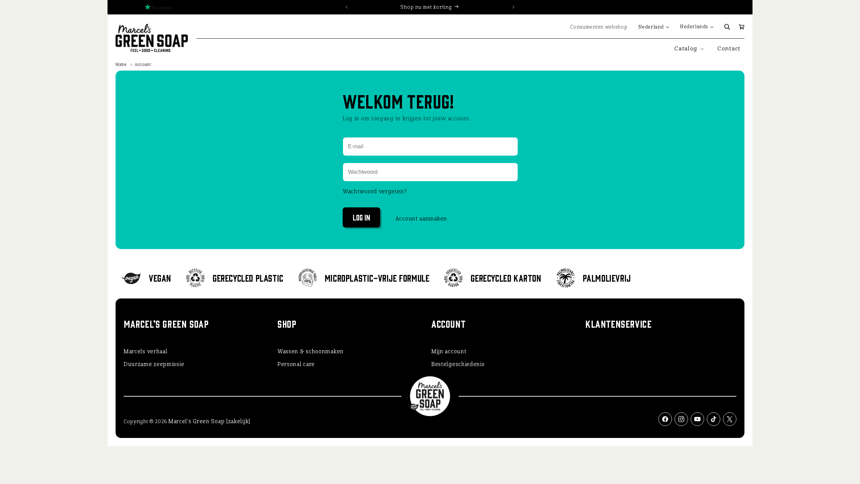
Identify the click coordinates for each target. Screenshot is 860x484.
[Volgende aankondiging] (513, 7)
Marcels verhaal (146, 351)
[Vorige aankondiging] (346, 7)
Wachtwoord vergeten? (375, 191)
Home (121, 64)
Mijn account (448, 351)
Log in (361, 216)
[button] (727, 27)
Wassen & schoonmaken (310, 351)
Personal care (296, 364)
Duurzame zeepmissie (154, 364)
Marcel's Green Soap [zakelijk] (209, 421)
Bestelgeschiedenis (458, 364)
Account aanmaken (421, 218)
